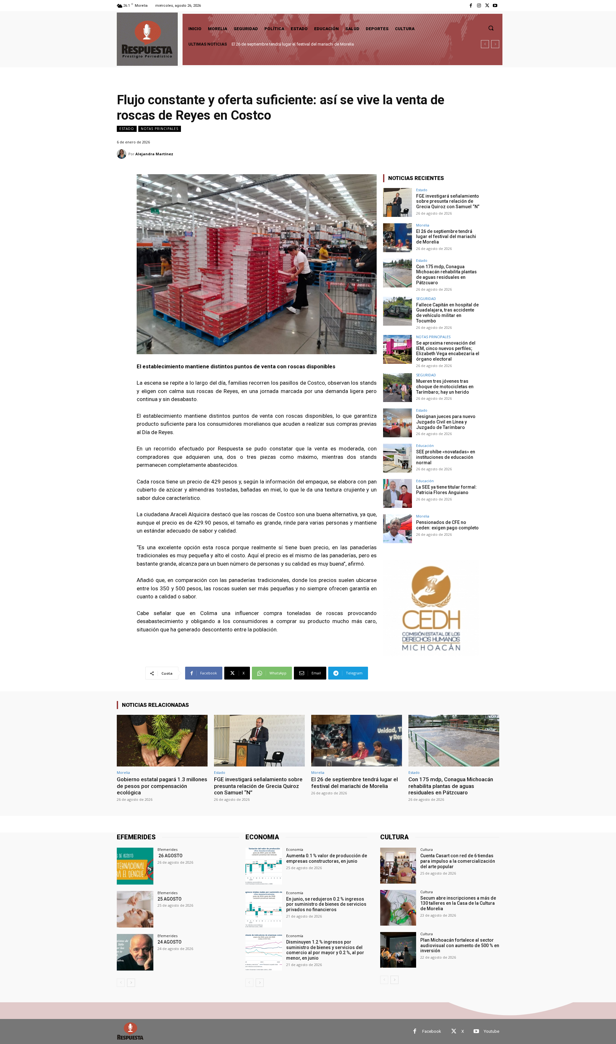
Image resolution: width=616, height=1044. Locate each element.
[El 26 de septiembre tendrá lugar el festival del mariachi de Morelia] (397, 237)
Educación (425, 445)
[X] (487, 6)
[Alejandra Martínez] (122, 154)
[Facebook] (471, 6)
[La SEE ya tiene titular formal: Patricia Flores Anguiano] (397, 493)
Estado (126, 128)
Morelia (422, 225)
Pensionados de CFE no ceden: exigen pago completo (447, 525)
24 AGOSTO (170, 942)
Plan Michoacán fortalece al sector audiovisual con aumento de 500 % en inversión (459, 945)
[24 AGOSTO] (135, 952)
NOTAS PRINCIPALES (159, 128)
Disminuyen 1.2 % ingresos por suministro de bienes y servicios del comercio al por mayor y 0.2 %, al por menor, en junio (325, 950)
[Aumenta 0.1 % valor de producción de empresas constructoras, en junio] (263, 866)
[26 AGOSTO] (135, 866)
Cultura (426, 849)
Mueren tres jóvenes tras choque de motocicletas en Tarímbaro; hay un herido (445, 387)
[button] (491, 28)
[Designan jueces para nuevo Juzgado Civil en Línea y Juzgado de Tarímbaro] (397, 422)
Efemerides (167, 849)
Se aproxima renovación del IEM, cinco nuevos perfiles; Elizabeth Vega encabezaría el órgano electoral (447, 351)
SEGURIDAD (426, 298)
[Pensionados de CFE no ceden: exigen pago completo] (397, 528)
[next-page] (131, 983)
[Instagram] (479, 6)
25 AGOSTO (170, 899)
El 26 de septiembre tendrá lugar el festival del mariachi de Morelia (446, 237)
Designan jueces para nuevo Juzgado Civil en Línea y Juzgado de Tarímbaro (445, 422)
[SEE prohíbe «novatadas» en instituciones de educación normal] (397, 458)
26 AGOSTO (170, 855)
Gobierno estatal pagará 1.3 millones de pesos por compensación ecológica (162, 786)
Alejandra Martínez (154, 153)
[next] (495, 44)
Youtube (491, 1031)
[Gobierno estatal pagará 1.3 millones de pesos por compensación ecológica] (162, 740)
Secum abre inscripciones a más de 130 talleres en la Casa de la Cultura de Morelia (458, 903)
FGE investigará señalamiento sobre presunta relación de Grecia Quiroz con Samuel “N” (447, 201)
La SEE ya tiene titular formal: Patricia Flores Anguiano (446, 489)
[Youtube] (495, 6)
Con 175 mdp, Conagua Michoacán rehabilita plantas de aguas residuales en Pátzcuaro (312, 44)
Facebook (431, 1031)
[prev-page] (121, 983)
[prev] (485, 44)
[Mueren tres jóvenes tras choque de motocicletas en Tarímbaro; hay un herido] (397, 387)
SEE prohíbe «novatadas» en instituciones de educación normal (445, 457)
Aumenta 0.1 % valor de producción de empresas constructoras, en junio (326, 858)
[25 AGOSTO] (135, 909)
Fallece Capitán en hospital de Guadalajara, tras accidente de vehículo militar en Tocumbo (447, 312)
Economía (294, 849)
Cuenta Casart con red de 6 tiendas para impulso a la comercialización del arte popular (457, 861)
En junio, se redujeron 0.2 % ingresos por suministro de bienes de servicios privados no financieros (326, 904)
